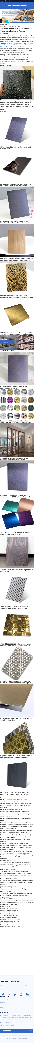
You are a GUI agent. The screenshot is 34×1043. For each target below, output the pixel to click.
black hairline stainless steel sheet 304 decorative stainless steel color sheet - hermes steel (14, 794)
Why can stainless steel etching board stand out (16, 851)
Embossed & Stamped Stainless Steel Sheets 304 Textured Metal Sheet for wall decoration (15, 422)
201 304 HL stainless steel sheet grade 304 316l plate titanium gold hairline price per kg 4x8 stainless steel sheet (16, 334)
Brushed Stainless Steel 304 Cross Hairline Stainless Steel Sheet (16, 719)
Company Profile (4, 1000)
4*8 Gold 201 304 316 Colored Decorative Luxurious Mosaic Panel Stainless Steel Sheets (15, 645)
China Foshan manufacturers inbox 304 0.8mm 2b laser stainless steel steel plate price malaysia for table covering (15, 682)
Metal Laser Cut (4, 924)
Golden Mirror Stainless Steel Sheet (10, 926)
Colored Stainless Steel (15, 43)
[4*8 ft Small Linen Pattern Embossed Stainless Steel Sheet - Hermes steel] (17, 588)
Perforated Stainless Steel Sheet (9, 910)
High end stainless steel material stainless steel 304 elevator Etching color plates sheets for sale (16, 757)
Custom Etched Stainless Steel (8, 908)
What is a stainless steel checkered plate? (14, 800)
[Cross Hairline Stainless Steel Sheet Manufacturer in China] (17, 368)
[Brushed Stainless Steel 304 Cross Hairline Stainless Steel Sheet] (17, 700)
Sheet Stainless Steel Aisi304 (8, 912)
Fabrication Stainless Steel (7, 923)
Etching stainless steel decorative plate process (16, 830)
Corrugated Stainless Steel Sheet (9, 921)
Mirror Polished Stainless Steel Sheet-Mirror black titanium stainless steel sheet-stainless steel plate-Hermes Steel (16, 185)
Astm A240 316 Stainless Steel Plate (10, 919)
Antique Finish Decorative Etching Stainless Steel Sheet (16, 570)
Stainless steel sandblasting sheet (11, 809)
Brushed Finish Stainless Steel (16, 45)
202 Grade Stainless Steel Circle (9, 915)
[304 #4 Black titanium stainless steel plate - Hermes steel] (17, 128)
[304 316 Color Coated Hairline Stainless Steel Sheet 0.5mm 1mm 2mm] (17, 514)
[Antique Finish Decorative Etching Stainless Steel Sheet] (17, 551)
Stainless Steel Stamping (7, 913)
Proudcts (2, 1002)
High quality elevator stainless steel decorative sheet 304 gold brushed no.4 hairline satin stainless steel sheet (15, 496)
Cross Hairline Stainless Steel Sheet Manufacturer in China (13, 387)
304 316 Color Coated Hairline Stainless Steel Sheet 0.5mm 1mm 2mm (15, 533)
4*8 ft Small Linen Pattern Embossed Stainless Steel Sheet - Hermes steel (14, 607)
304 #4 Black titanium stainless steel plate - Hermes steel (16, 147)
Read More (3, 111)
